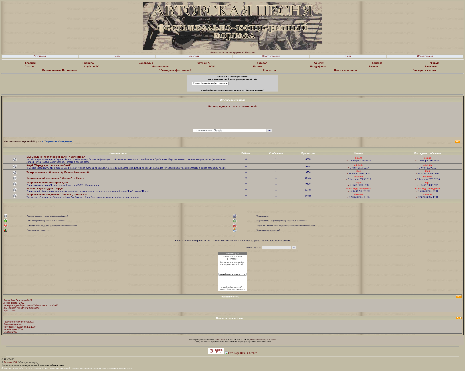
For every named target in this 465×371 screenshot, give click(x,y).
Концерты (269, 70)
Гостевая (261, 62)
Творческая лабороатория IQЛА (47, 182)
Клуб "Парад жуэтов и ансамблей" (49, 165)
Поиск (348, 56)
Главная (30, 62)
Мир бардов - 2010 (13, 329)
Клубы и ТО (91, 66)
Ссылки (319, 62)
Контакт (377, 62)
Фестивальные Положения (59, 70)
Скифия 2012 (10, 332)
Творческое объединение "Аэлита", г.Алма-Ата (57, 194)
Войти (117, 56)
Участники (194, 56)
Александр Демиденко (358, 188)
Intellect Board (220, 339)
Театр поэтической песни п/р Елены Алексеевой (58, 172)
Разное (373, 66)
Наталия (358, 194)
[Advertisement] (232, 118)
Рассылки (431, 66)
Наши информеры (345, 70)
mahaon (358, 176)
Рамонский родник (13, 324)
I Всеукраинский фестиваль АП (19, 322)
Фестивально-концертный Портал (22, 141)
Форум (434, 62)
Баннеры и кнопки (424, 70)
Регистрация (39, 56)
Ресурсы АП (203, 62)
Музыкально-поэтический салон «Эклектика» (56, 156)
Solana (358, 158)
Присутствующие (271, 56)
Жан (358, 171)
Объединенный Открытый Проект (263, 339)
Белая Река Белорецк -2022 (17, 300)
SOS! (212, 66)
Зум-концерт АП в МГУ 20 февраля (21, 308)
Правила (88, 62)
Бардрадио (146, 62)
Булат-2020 (9, 310)
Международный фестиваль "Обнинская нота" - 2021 (30, 305)
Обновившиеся (425, 56)
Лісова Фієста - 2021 (13, 303)
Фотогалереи (160, 66)
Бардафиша (318, 66)
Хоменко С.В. (10, 362)
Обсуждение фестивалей (175, 70)
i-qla (358, 182)
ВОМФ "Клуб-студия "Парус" (45, 188)
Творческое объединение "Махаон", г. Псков (55, 178)
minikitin (358, 165)
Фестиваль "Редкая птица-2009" (19, 327)
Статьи (29, 66)
